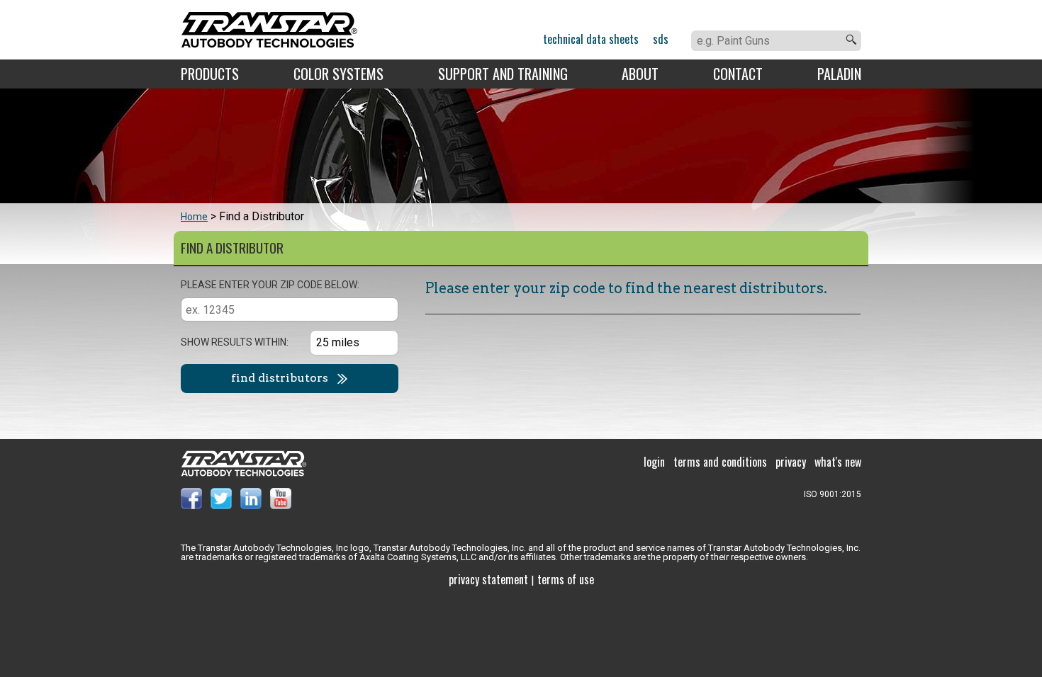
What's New (837, 461)
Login (654, 461)
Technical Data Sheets (591, 39)
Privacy (790, 461)
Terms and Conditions (720, 461)
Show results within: (234, 342)
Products (210, 73)
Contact (738, 73)
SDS (660, 39)
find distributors (279, 378)
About (640, 73)
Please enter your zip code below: (270, 284)
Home (194, 216)
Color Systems (338, 73)
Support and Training (503, 73)
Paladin (839, 73)
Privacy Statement (488, 579)
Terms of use (565, 579)
